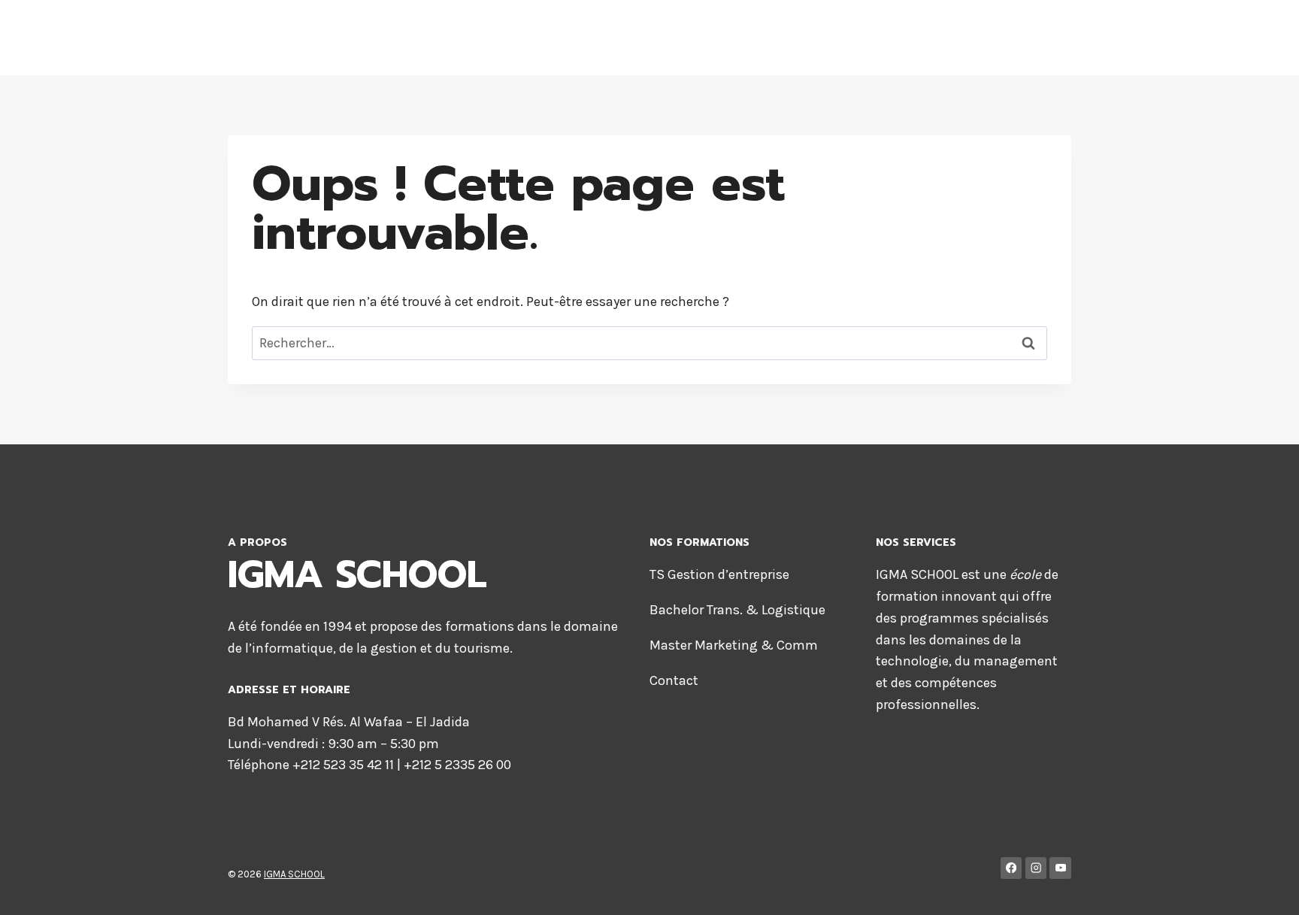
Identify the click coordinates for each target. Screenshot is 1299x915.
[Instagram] (1036, 868)
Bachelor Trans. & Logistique (737, 609)
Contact (674, 680)
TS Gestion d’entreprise (719, 574)
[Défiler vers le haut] (1264, 888)
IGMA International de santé (552, 37)
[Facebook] (1011, 868)
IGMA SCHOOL (294, 874)
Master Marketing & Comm (734, 645)
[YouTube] (1060, 868)
